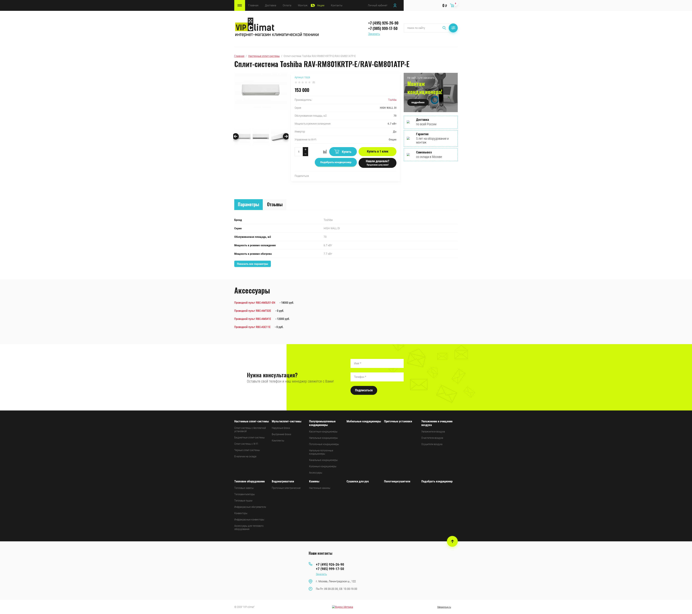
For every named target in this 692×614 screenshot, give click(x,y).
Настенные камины (319, 488)
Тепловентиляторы (244, 494)
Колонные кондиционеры (322, 466)
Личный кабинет (377, 5)
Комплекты (278, 440)
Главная (253, 5)
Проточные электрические (286, 488)
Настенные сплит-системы (264, 56)
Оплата (287, 5)
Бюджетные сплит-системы (249, 437)
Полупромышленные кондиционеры (322, 423)
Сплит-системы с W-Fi (246, 443)
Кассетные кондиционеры (323, 431)
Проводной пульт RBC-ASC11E (252, 327)
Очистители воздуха (432, 437)
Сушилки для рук (358, 481)
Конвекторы (240, 513)
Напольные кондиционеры (323, 437)
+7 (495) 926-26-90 (383, 23)
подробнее (418, 102)
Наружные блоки (281, 428)
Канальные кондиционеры (323, 460)
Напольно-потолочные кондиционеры (321, 452)
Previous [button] (235, 136)
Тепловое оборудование (249, 481)
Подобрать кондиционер (437, 481)
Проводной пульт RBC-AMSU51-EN (254, 302)
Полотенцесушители (397, 481)
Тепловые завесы (244, 488)
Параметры (248, 204)
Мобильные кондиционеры (364, 421)
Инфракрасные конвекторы (249, 519)
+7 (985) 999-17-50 (383, 28)
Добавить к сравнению (324, 151)
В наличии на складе (245, 456)
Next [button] (286, 136)
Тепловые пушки (243, 500)
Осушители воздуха (431, 444)
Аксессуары (315, 472)
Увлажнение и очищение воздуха (437, 423)
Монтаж (303, 5)
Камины (314, 481)
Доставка (270, 5)
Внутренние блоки (281, 434)
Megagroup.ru (444, 607)
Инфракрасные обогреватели (250, 507)
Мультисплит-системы (286, 421)
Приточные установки (398, 421)
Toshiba (392, 99)
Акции (320, 5)
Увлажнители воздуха (433, 431)
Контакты (336, 5)
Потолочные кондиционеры (324, 444)
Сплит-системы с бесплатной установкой (250, 429)
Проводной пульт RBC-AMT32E (252, 310)
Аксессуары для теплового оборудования (248, 527)
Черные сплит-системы (247, 450)
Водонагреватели (283, 481)
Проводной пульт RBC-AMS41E (252, 319)
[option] (260, 100)
